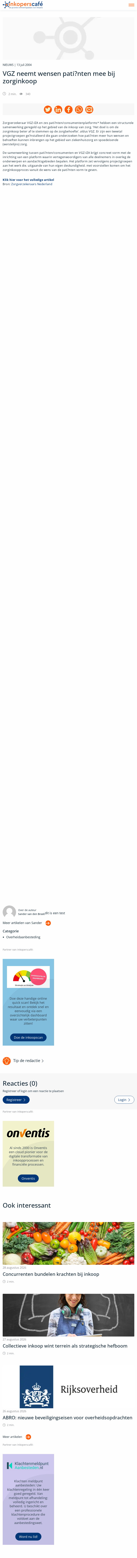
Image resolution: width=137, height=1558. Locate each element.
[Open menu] (131, 5)
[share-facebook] (69, 110)
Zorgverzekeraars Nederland (31, 184)
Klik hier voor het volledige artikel (28, 180)
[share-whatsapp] (79, 110)
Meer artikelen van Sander (22, 923)
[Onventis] (28, 1154)
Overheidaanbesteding (23, 937)
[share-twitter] (48, 110)
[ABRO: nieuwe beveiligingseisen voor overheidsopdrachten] (68, 1396)
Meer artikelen (12, 1437)
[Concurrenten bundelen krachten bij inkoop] (68, 1252)
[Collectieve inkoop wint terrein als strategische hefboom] (68, 1324)
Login (122, 1100)
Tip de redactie (26, 1060)
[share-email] (89, 110)
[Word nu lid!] (28, 1499)
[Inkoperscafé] (23, 5)
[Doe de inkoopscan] (28, 1002)
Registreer (14, 1100)
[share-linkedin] (58, 110)
